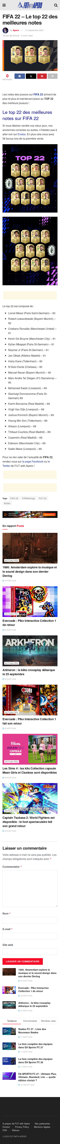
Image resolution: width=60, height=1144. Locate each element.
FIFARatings (28, 498)
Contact (6, 1126)
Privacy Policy (22, 1126)
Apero (16, 30)
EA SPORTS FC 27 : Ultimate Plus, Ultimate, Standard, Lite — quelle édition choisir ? (37, 1077)
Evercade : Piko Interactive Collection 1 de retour (29, 622)
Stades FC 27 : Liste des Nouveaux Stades (32, 1030)
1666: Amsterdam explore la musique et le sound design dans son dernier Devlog (29, 571)
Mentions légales (42, 1126)
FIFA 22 (14, 498)
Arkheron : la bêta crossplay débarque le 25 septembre (28, 672)
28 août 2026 (10, 580)
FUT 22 (42, 498)
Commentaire (12, 867)
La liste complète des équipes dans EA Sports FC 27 (35, 1045)
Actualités (11, 560)
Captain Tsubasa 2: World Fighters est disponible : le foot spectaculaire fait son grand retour (28, 821)
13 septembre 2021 (34, 30)
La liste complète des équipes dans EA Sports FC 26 (35, 1060)
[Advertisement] (30, 87)
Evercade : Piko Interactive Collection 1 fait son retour (29, 721)
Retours (16, 1130)
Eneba (22, 134)
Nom (6, 913)
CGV (4, 1130)
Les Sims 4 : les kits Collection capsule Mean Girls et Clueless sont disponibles (29, 770)
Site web (7, 945)
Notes (7, 503)
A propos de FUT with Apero (16, 1123)
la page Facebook (32, 461)
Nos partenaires (42, 1123)
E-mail (7, 929)
